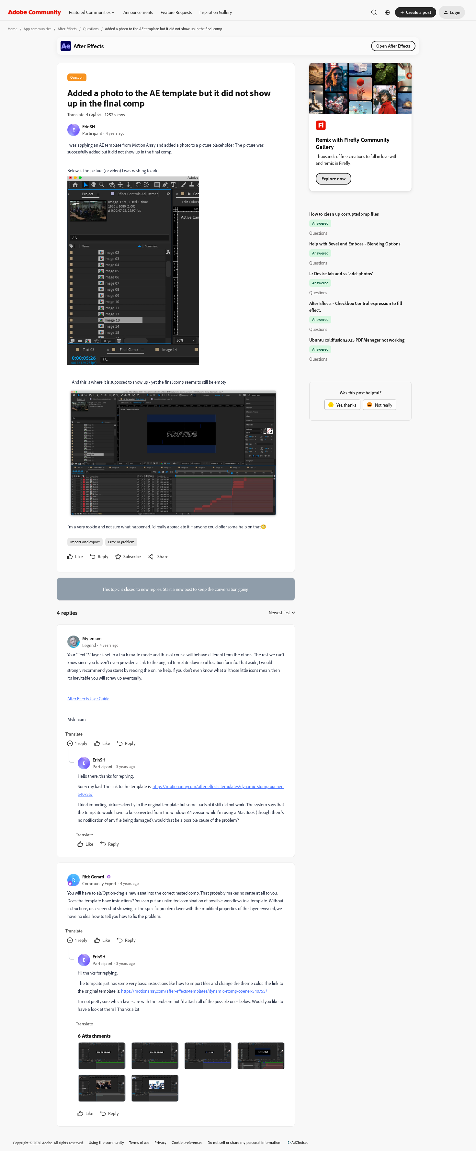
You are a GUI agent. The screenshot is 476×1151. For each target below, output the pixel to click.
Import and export (85, 541)
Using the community (106, 1142)
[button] (415, 12)
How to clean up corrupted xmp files (344, 214)
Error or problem (121, 541)
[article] (175, 692)
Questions (91, 28)
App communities (37, 28)
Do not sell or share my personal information (244, 1142)
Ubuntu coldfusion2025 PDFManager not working (356, 340)
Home (12, 28)
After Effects (67, 28)
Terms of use (139, 1142)
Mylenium (92, 638)
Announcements (138, 12)
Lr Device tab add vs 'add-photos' (341, 273)
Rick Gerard (93, 876)
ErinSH (88, 126)
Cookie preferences (187, 1142)
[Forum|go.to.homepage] (34, 12)
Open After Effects (393, 46)
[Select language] (387, 12)
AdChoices (299, 1142)
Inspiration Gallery (215, 12)
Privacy (160, 1142)
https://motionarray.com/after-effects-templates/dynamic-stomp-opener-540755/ (194, 991)
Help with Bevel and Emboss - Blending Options (355, 243)
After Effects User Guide (88, 698)
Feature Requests (176, 12)
